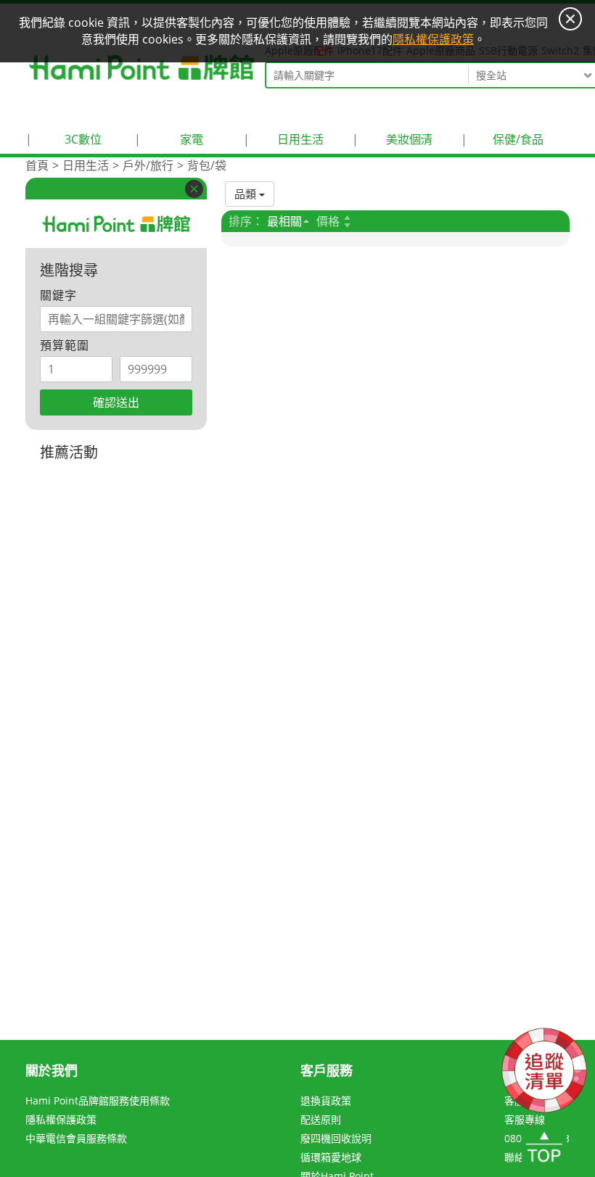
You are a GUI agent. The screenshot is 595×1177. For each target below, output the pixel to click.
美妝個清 (392, 139)
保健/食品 (502, 139)
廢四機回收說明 (336, 1138)
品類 (246, 193)
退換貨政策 (325, 1100)
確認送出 (116, 402)
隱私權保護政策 (61, 1119)
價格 (328, 221)
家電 (168, 139)
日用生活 (283, 139)
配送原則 (320, 1119)
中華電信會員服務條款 (76, 1138)
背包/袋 (206, 165)
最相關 (284, 221)
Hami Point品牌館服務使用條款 (97, 1100)
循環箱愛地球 (330, 1157)
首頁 (37, 165)
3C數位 (63, 139)
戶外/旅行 (148, 165)
